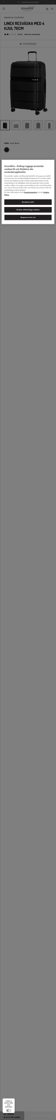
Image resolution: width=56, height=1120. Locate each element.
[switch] (8, 1110)
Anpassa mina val (28, 217)
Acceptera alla (28, 202)
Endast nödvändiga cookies (28, 210)
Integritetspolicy (30, 192)
